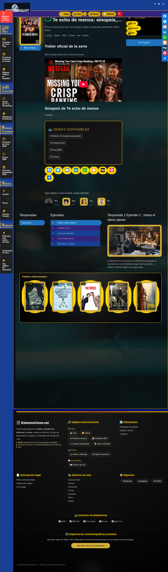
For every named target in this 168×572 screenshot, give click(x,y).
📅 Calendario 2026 (99, 438)
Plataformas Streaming (7, 118)
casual (76, 193)
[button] (156, 300)
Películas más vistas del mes (6, 239)
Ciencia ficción (74, 480)
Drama (71, 501)
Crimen (71, 35)
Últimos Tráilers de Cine (5, 18)
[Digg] (164, 47)
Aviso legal (21, 487)
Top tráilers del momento (6, 267)
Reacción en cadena (66, 244)
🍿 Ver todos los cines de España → (90, 546)
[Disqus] (90, 361)
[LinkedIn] (164, 32)
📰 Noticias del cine (77, 465)
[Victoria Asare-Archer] (49, 205)
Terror (5, 203)
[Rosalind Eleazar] (66, 205)
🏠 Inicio (65, 14)
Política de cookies (24, 483)
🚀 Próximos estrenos (78, 438)
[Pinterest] (164, 53)
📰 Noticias (109, 14)
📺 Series (94, 14)
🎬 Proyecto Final (57, 143)
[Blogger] (164, 42)
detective (84, 193)
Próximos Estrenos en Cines (6, 59)
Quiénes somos (126, 430)
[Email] (164, 26)
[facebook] (155, 4)
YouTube (157, 481)
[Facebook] (164, 16)
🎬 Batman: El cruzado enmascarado (65, 136)
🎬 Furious (54, 157)
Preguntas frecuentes (129, 427)
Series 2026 (5, 158)
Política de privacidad (25, 480)
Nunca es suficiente (66, 233)
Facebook (127, 481)
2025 (64, 35)
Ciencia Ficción (5, 215)
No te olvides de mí (66, 238)
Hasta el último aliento (67, 223)
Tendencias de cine (7, 251)
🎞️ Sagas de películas (100, 454)
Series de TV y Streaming (7, 104)
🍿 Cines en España (102, 444)
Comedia (72, 494)
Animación (72, 487)
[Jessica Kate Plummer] (84, 205)
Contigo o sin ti (64, 228)
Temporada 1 (26, 223)
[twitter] (159, 4)
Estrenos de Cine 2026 (6, 144)
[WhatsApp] (164, 37)
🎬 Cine (77, 14)
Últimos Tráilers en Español (6, 75)
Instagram (142, 481)
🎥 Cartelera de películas (79, 444)
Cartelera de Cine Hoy (6, 44)
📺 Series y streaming (78, 454)
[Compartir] (164, 58)
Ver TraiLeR (143, 42)
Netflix (57, 35)
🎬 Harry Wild (55, 150)
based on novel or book (61, 193)
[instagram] (163, 4)
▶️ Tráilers (86, 433)
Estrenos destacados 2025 (7, 172)
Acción (5, 194)
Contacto (123, 434)
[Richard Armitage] (101, 205)
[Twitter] (164, 21)
